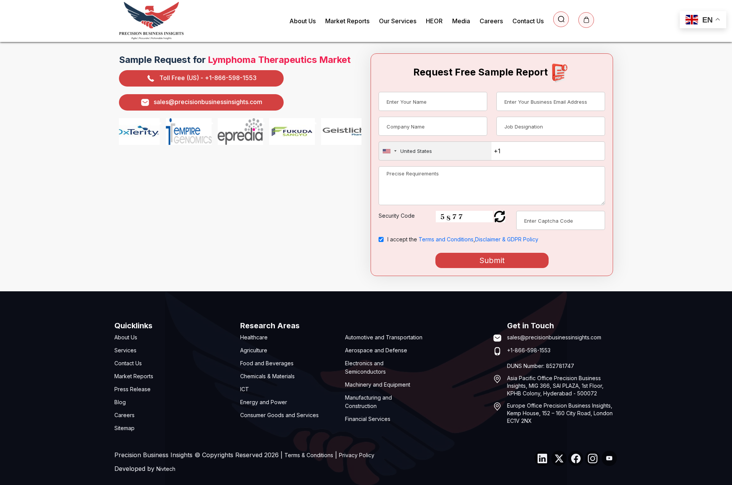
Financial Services (367, 419)
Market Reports (347, 21)
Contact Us (528, 21)
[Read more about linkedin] (542, 458)
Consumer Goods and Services (279, 415)
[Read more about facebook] (575, 458)
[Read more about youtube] (609, 458)
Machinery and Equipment (377, 384)
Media (461, 21)
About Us (302, 21)
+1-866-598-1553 (529, 350)
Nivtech (165, 469)
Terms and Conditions (446, 239)
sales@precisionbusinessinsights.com (208, 102)
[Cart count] (586, 20)
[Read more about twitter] (559, 458)
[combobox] (435, 151)
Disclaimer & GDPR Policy (506, 239)
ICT (244, 389)
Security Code (397, 215)
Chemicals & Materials (267, 376)
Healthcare (254, 337)
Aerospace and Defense (376, 350)
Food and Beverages (267, 363)
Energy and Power (263, 402)
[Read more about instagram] (592, 458)
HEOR (434, 21)
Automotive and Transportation (383, 337)
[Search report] (561, 19)
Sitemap (124, 428)
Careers (491, 21)
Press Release (132, 389)
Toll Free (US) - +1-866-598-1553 (208, 78)
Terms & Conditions (308, 455)
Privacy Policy (356, 455)
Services (125, 350)
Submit (492, 260)
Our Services (397, 21)
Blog (120, 402)
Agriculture (253, 350)
